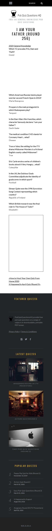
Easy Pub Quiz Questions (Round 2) (26, 450)
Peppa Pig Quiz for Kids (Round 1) (27, 473)
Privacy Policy (14, 331)
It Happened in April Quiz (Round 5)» (25, 284)
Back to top (25, 525)
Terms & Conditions (29, 331)
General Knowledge (22, 46)
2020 (11, 46)
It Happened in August (23, 499)
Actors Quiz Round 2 (26, 419)
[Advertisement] (26, 76)
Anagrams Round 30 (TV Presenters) (26, 385)
